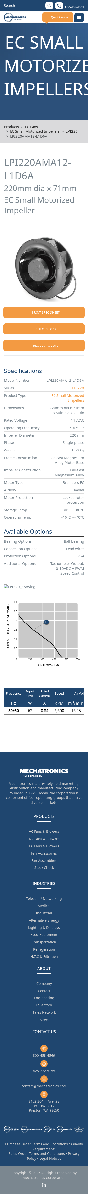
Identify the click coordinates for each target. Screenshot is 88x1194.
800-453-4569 (44, 1055)
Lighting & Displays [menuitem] (44, 927)
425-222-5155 (44, 1070)
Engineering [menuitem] (44, 997)
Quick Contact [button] (60, 17)
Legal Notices (50, 1158)
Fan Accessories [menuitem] (44, 853)
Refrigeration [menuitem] (44, 949)
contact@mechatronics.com (44, 1086)
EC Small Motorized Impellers (35, 131)
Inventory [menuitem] (44, 1005)
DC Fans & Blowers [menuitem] (44, 838)
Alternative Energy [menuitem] (44, 920)
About (44, 968)
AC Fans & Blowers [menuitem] (44, 831)
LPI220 (72, 131)
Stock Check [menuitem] (44, 867)
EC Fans (31, 126)
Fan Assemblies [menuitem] (44, 860)
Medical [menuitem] (44, 905)
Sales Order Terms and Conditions (37, 1153)
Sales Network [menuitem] (44, 1012)
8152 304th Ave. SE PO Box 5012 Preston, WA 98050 (44, 1105)
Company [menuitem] (44, 983)
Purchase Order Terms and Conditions (36, 1144)
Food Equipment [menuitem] (44, 934)
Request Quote (45, 346)
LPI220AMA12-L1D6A (28, 136)
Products (11, 126)
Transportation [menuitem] (44, 942)
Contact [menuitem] (44, 990)
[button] (49, 5)
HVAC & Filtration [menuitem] (44, 956)
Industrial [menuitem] (44, 913)
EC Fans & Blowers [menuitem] (44, 846)
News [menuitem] (44, 1019)
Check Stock (45, 329)
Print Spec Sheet (46, 313)
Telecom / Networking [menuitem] (44, 898)
